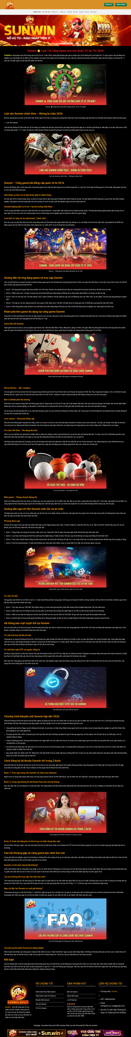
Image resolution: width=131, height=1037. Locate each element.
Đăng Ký (55, 12)
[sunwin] (14, 4)
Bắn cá (63, 12)
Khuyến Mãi (46, 12)
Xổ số (87, 12)
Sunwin (8, 1007)
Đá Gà (75, 12)
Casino (69, 12)
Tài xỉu (81, 12)
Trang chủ (37, 12)
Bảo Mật (93, 12)
